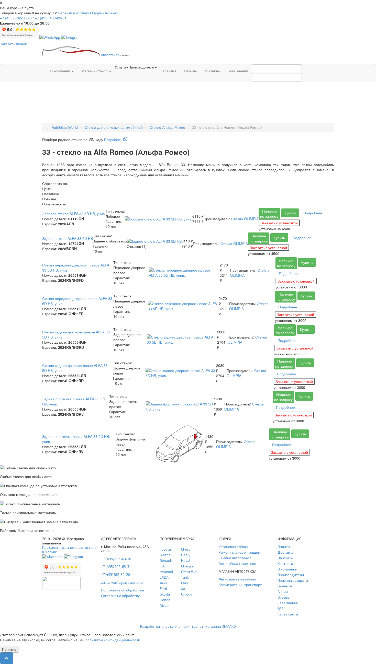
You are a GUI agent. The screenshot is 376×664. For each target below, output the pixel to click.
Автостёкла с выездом (238, 563)
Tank (185, 577)
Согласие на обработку (120, 595)
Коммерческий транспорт (240, 585)
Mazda (165, 555)
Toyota (165, 549)
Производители (291, 575)
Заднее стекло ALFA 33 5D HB (67, 238)
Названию (50, 193)
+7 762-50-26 (16, 17)
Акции (283, 591)
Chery (185, 549)
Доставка (286, 552)
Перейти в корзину (73, 12)
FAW (184, 583)
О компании (60, 70)
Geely (185, 555)
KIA (162, 566)
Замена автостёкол (235, 558)
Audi (163, 583)
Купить (290, 212)
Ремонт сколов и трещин (239, 552)
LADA (164, 577)
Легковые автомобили (237, 579)
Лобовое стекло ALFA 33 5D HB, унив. (74, 213)
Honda (165, 600)
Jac (183, 588)
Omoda (186, 594)
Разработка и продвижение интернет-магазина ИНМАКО (188, 626)
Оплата (284, 546)
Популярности (54, 203)
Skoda (165, 594)
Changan (188, 566)
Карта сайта (288, 614)
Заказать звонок (13, 43)
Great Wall (189, 571)
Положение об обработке (122, 590)
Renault (166, 560)
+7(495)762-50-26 (115, 574)
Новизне (49, 198)
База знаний (237, 70)
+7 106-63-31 (51, 17)
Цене (46, 188)
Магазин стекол (94, 70)
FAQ (281, 608)
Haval (185, 560)
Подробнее (312, 212)
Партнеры (286, 558)
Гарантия (168, 70)
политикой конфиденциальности (112, 639)
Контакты (212, 70)
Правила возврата (293, 580)
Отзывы (190, 70)
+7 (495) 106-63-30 (116, 559)
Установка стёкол (233, 546)
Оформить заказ (104, 12)
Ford (163, 588)
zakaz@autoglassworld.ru (122, 582)
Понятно (9, 649)
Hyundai (166, 571)
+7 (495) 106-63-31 (116, 566)
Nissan (165, 605)
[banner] (188, 139)
